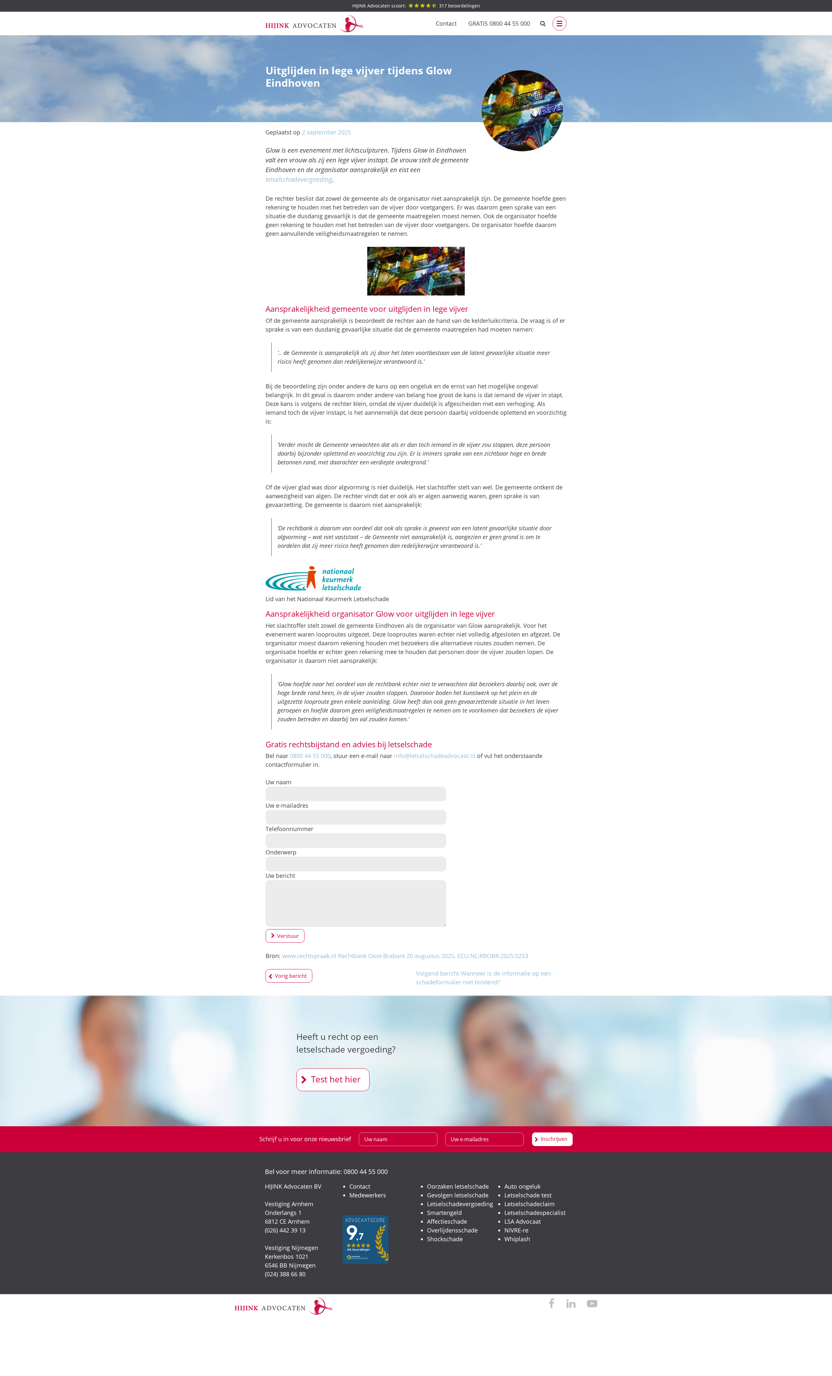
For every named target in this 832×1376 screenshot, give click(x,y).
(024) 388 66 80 (285, 1274)
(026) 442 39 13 (285, 1230)
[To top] (817, 1361)
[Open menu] (559, 24)
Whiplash (517, 1239)
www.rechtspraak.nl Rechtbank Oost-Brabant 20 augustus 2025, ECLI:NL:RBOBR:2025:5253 (405, 956)
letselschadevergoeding (299, 179)
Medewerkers (367, 1195)
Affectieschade (447, 1221)
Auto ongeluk (522, 1186)
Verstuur (288, 936)
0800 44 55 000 (310, 756)
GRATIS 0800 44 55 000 (499, 23)
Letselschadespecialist (535, 1213)
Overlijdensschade (452, 1230)
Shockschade (445, 1239)
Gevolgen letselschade (457, 1195)
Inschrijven (554, 1138)
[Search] (543, 24)
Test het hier (336, 1079)
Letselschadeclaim (529, 1204)
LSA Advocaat (522, 1221)
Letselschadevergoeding (460, 1204)
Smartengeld (444, 1213)
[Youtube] (592, 1304)
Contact (446, 23)
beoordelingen (416, 6)
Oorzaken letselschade (458, 1186)
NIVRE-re (516, 1230)
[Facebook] (552, 1304)
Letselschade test (528, 1195)
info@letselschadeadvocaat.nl (434, 756)
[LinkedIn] (570, 1304)
